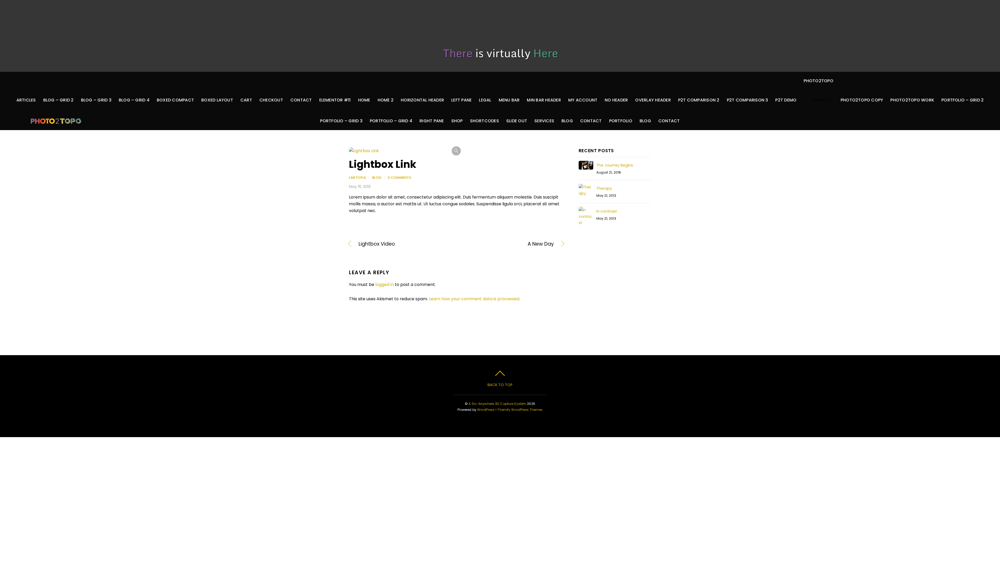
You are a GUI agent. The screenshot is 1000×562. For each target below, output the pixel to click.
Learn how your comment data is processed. (474, 299)
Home (364, 100)
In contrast (606, 211)
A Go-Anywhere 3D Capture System (497, 403)
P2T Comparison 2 (699, 100)
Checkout (271, 100)
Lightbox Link (382, 164)
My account (582, 100)
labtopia (357, 177)
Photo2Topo (818, 81)
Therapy (604, 188)
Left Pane (461, 100)
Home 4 (821, 100)
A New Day (508, 244)
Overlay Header (653, 100)
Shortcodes (484, 121)
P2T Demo (785, 100)
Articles (26, 100)
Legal (485, 100)
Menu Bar (509, 100)
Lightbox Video (377, 244)
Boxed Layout (217, 100)
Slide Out (516, 121)
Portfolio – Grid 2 (962, 100)
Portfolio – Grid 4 (391, 121)
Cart (246, 100)
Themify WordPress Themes (519, 409)
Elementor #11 (335, 100)
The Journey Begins (614, 165)
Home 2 (385, 100)
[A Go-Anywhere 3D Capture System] (56, 118)
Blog (567, 121)
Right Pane (432, 121)
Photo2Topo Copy (862, 100)
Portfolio (620, 121)
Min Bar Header (544, 100)
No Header (616, 100)
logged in (384, 285)
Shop (457, 121)
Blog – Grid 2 (58, 100)
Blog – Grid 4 (134, 100)
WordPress (486, 409)
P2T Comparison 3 (747, 100)
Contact (301, 100)
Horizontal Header (422, 100)
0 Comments (399, 177)
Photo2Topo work (912, 100)
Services (544, 121)
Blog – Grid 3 (96, 100)
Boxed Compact (175, 100)
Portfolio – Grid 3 (341, 121)
